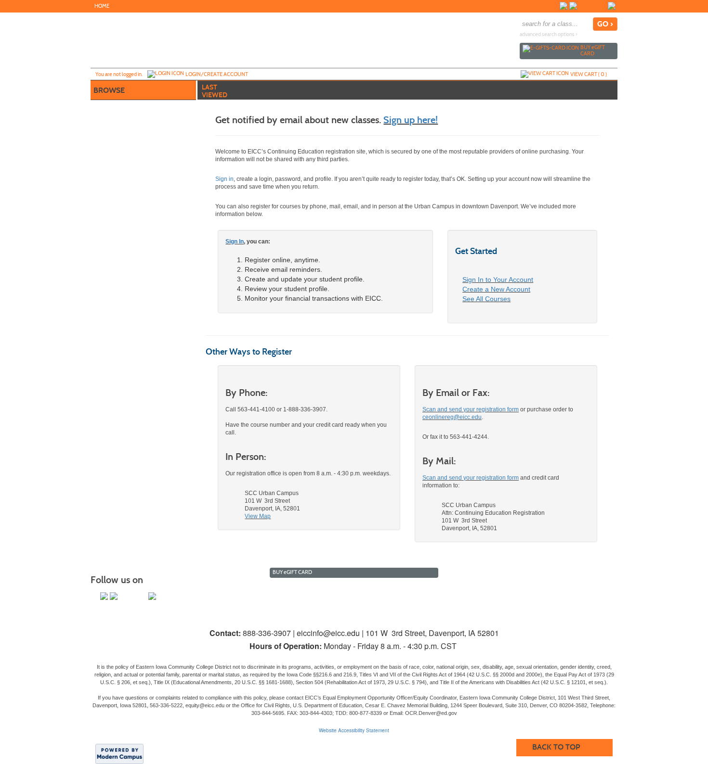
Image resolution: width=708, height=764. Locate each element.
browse (109, 90)
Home (101, 6)
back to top (556, 746)
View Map (258, 516)
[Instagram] (583, 6)
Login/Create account (216, 74)
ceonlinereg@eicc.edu (452, 417)
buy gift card (592, 50)
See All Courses (486, 299)
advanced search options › (548, 34)
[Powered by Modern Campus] (119, 753)
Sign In (234, 241)
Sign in (224, 179)
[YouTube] (592, 6)
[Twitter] (573, 6)
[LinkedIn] (612, 6)
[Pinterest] (602, 6)
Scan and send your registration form (470, 409)
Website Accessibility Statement (354, 730)
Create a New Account (496, 289)
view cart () (588, 74)
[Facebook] (563, 6)
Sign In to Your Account (497, 279)
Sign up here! (410, 120)
